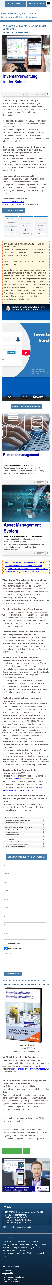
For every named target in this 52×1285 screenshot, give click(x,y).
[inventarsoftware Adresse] (26, 1224)
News (27, 1151)
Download (8, 211)
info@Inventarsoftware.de (13, 202)
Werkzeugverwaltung (11, 1281)
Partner (18, 1151)
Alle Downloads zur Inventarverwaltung (26, 857)
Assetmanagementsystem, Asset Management (23, 536)
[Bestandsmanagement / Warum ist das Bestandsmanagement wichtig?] (26, 462)
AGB (4, 1275)
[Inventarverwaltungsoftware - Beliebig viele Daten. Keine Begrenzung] (26, 237)
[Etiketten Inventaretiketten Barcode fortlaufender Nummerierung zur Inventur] (41, 237)
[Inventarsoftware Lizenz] (11, 237)
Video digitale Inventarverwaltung (26, 406)
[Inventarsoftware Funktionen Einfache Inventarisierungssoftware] (23, 847)
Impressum (7, 1270)
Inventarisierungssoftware (13, 1277)
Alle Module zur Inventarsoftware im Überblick (24, 563)
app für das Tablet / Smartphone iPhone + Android (26, 569)
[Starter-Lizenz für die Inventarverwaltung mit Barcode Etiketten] (23, 1043)
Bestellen (19, 211)
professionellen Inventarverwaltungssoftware (30, 1069)
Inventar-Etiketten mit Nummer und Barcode (23, 566)
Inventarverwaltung (17, 779)
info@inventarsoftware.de (20, 1227)
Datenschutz (7, 1273)
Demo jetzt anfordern (33, 94)
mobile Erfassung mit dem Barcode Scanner (24, 571)
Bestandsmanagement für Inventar (18, 465)
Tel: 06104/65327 (15, 3)
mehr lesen (39, 482)
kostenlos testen (37, 3)
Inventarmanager (9, 1279)
